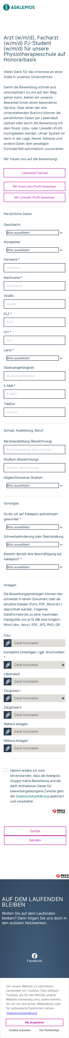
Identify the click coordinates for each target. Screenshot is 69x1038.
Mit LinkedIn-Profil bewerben (34, 197)
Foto (7, 635)
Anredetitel (12, 242)
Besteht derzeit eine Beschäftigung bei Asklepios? (32, 556)
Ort (7, 332)
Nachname (13, 277)
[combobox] (34, 232)
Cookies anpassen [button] (20, 1030)
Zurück (35, 831)
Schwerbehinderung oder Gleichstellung (33, 536)
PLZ (8, 314)
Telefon (9, 404)
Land (9, 350)
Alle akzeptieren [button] (34, 1022)
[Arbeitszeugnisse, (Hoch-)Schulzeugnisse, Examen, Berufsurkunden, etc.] (63, 697)
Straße (9, 296)
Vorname (12, 259)
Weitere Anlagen (16, 724)
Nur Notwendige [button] (49, 1030)
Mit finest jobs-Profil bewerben (34, 186)
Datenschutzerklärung (32, 796)
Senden (35, 840)
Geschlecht (12, 225)
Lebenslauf (12, 674)
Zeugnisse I (12, 691)
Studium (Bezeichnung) (21, 459)
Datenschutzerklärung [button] (22, 1013)
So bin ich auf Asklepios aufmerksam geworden (31, 516)
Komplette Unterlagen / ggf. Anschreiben (34, 654)
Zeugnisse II (12, 707)
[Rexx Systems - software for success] (62, 876)
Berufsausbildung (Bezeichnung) (28, 441)
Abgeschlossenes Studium (23, 477)
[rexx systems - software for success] (58, 811)
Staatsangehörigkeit (19, 367)
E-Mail (9, 386)
